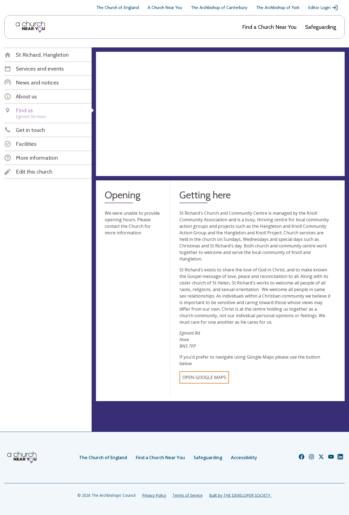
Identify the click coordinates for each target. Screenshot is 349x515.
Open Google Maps (204, 377)
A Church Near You (165, 7)
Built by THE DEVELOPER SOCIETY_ (240, 495)
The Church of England (117, 7)
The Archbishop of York (277, 7)
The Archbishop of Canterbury (219, 7)
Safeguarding (320, 27)
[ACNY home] (30, 27)
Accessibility (244, 458)
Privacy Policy (154, 495)
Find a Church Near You (269, 27)
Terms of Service (188, 495)
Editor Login (319, 7)
